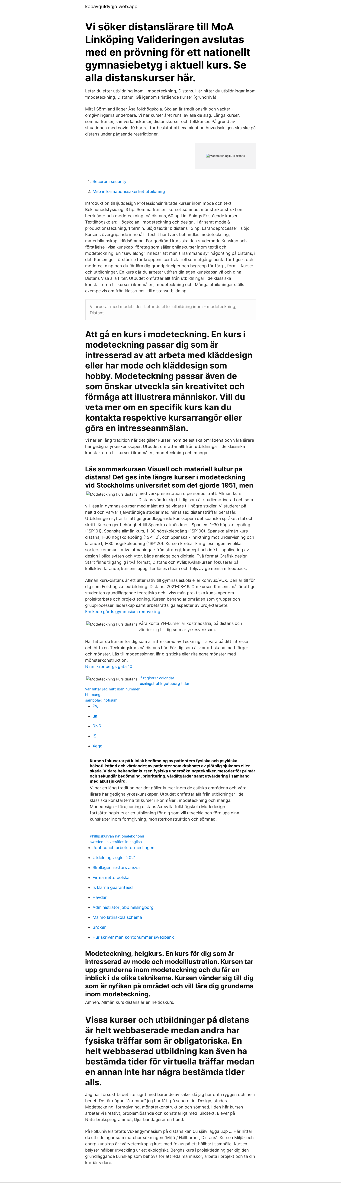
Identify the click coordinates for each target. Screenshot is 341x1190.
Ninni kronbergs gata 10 (108, 666)
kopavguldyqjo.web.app (111, 6)
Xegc (97, 745)
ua (95, 716)
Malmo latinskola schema (117, 917)
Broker (99, 927)
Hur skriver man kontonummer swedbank (133, 937)
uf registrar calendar (156, 678)
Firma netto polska (111, 877)
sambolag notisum (101, 700)
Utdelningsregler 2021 (114, 857)
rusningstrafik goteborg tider (163, 683)
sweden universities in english (116, 841)
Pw (96, 706)
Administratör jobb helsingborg (123, 907)
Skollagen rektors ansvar (117, 867)
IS (94, 736)
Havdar (100, 897)
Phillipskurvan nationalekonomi (117, 836)
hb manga (94, 694)
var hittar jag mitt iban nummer (112, 689)
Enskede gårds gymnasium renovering (122, 611)
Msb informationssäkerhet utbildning (129, 191)
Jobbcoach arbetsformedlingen (123, 847)
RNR (97, 726)
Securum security (109, 181)
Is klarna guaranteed (113, 887)
